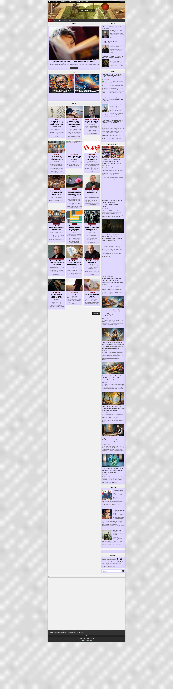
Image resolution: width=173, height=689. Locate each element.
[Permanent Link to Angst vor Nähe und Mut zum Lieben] (92, 285)
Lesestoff (71, 1)
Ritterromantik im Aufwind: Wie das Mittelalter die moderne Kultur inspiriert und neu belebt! (113, 378)
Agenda (104, 566)
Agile (115, 559)
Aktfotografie (108, 564)
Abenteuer (119, 561)
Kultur (55, 20)
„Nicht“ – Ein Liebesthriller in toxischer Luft (92, 261)
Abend (119, 559)
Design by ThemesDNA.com (86, 640)
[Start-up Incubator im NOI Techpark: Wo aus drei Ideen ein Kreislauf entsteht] (107, 539)
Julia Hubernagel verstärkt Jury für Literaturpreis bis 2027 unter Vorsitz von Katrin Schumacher (112, 76)
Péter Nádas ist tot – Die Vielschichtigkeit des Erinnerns (92, 192)
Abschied (104, 564)
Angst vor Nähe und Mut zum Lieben (91, 295)
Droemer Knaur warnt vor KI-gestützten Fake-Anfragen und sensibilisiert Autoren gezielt (74, 193)
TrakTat (74, 294)
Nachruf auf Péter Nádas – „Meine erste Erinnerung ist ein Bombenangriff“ (57, 262)
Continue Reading (74, 68)
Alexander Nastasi (112, 566)
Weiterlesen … (116, 174)
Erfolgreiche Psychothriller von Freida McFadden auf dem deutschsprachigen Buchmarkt (111, 161)
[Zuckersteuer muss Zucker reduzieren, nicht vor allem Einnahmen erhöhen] (107, 518)
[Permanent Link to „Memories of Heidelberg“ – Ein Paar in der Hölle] (92, 112)
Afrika (103, 559)
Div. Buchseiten (55, 1)
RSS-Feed (116, 494)
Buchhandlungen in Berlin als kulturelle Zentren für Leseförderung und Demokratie (74, 228)
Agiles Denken (118, 563)
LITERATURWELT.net (86, 11)
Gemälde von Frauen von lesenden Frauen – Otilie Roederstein (74, 157)
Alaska (109, 561)
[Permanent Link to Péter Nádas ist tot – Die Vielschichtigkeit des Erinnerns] (92, 181)
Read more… (112, 52)
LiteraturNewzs (96, 119)
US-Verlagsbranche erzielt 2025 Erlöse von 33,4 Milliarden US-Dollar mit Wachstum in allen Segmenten (112, 121)
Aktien (103, 563)
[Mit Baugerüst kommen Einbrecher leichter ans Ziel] (107, 500)
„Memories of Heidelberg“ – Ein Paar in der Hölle (92, 122)
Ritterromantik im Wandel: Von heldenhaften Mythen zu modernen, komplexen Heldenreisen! (113, 408)
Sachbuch (65, 20)
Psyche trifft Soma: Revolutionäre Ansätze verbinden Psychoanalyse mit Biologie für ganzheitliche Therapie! (61, 90)
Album (106, 563)
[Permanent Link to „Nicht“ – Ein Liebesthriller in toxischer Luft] (92, 251)
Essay (70, 20)
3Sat (111, 564)
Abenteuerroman (105, 561)
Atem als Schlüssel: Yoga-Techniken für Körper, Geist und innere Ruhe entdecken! (74, 61)
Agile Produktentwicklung (111, 563)
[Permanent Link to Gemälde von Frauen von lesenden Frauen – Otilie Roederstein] (74, 147)
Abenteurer (113, 561)
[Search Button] (86, 636)
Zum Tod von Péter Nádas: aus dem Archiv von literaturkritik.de (56, 192)
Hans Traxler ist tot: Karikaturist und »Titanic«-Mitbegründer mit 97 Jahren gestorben (74, 263)
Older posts (95, 313)
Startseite (50, 20)
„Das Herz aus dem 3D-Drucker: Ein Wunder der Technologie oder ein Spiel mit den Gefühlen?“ (113, 470)
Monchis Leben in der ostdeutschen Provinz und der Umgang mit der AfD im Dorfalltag (112, 99)
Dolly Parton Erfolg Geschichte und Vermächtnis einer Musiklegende (92, 157)
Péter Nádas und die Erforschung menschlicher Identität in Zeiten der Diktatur (92, 228)
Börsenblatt (74, 119)
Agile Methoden (120, 564)
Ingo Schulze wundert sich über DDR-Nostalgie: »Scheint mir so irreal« (56, 296)
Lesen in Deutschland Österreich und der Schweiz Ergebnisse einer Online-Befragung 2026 (74, 124)
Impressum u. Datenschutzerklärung (82, 1)
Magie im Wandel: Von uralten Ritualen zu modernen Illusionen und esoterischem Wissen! (112, 440)
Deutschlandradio (88, 119)
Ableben (107, 566)
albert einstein (115, 564)
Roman (60, 20)
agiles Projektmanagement (109, 559)
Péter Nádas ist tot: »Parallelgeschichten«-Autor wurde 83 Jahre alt (56, 227)
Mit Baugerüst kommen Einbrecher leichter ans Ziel (118, 492)
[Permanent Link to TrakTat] (74, 285)
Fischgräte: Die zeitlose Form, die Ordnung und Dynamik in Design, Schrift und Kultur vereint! (56, 124)
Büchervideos (63, 1)
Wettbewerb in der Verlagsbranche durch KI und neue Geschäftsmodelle (56, 157)
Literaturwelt (56, 189)
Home (50, 1)
